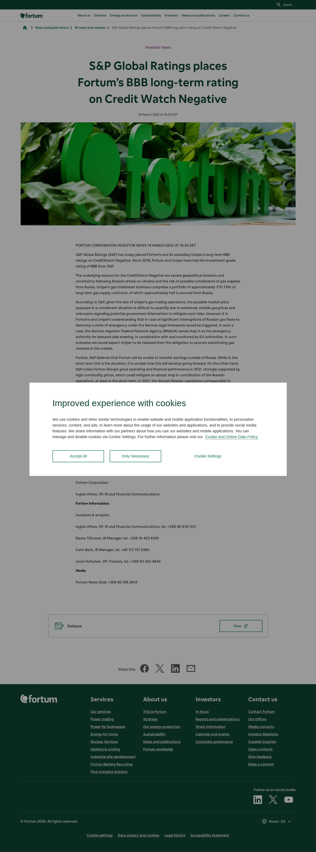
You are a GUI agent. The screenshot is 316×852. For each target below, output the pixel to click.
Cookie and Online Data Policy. (231, 437)
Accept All (78, 456)
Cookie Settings (207, 456)
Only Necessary (135, 456)
